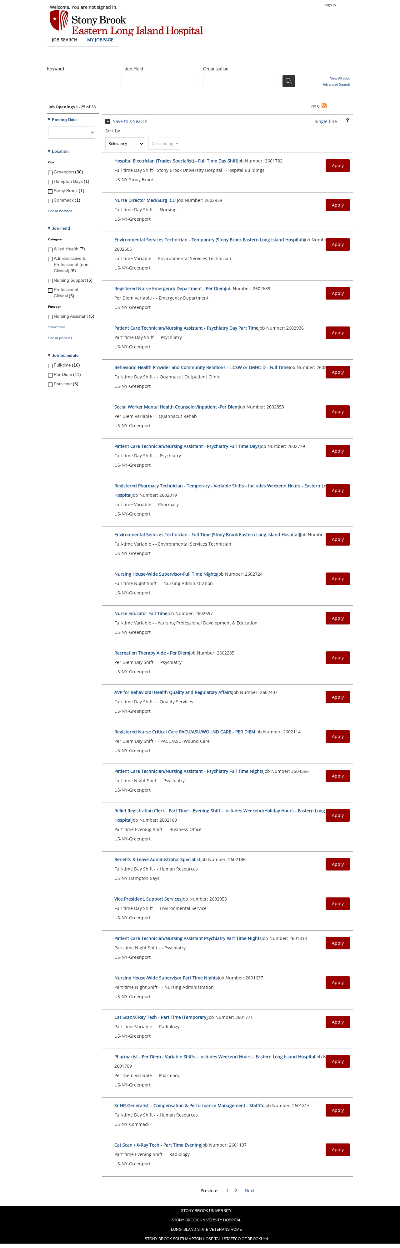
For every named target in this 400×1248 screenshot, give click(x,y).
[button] (324, 107)
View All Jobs (340, 77)
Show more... (58, 327)
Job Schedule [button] (65, 355)
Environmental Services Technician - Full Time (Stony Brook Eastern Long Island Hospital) (207, 534)
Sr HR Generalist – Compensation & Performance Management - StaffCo (189, 1105)
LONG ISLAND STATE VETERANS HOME (206, 1229)
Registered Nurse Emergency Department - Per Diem (169, 288)
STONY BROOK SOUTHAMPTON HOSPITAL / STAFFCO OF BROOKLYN (206, 1239)
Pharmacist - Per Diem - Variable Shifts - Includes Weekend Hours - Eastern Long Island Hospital (214, 1057)
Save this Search (130, 121)
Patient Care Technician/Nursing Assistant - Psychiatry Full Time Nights (188, 771)
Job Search (64, 40)
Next (249, 1191)
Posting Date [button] (64, 120)
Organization (215, 68)
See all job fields (60, 338)
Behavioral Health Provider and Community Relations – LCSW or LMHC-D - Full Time (201, 367)
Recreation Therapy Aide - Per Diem (151, 653)
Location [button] (60, 151)
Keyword (55, 68)
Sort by (112, 131)
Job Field (134, 68)
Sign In (330, 5)
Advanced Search (336, 84)
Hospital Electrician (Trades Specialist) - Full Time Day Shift (175, 161)
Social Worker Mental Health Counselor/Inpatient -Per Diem (176, 407)
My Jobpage (100, 40)
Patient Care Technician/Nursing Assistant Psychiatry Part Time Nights (188, 938)
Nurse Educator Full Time (141, 613)
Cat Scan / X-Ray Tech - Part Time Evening (157, 1145)
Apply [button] (338, 165)
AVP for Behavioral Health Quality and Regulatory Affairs (173, 692)
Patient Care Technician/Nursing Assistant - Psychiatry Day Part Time (186, 328)
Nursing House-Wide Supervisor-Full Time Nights (165, 574)
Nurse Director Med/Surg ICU (145, 200)
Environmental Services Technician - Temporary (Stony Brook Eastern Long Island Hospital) (209, 240)
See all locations (60, 211)
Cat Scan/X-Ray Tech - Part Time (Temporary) (161, 1017)
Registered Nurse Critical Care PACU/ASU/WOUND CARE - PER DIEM (184, 732)
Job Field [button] (61, 228)
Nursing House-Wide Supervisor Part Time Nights (166, 978)
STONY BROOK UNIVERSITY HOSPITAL (206, 1220)
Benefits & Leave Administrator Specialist (157, 859)
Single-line (326, 121)
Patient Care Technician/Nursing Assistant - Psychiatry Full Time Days (187, 446)
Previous (209, 1191)
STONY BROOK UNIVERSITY (206, 1211)
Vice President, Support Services (148, 899)
